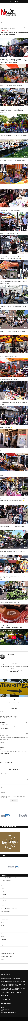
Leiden (2, 905)
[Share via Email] (22, 650)
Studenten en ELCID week (6, 956)
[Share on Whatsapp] (19, 650)
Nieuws (2, 931)
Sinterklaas (3, 948)
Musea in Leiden (4, 919)
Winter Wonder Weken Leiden (7, 964)
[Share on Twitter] (15, 650)
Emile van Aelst (9, 35)
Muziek (2, 922)
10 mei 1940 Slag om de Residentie (8, 877)
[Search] (26, 23)
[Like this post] (13, 650)
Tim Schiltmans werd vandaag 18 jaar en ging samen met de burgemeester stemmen (13, 985)
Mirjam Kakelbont (5, 981)
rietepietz (3, 722)
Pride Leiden (3, 939)
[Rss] (17, 1)
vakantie (2, 959)
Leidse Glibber (6, 1018)
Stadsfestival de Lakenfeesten (7, 953)
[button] (1, 691)
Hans (1, 712)
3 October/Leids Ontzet (6, 880)
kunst (2, 902)
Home (1, 27)
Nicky (1, 758)
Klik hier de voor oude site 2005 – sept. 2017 (9, 829)
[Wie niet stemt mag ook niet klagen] (14, 688)
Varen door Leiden (5, 962)
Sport (2, 950)
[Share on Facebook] (14, 650)
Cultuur (2, 891)
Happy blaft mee (4, 897)
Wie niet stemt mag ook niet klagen (14, 699)
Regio (2, 945)
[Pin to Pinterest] (17, 650)
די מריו (1, 733)
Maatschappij (4, 916)
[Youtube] (15, 1)
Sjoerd (2, 984)
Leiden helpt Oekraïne (5, 911)
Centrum (7, 27)
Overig (2, 933)
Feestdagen (3, 894)
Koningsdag (3, 900)
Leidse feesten (4, 914)
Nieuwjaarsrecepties (5, 928)
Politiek (2, 936)
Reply (27, 711)
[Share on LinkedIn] (18, 650)
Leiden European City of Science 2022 (9, 908)
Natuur (2, 925)
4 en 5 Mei (3, 883)
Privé (2, 942)
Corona (2, 888)
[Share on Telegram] (21, 650)
